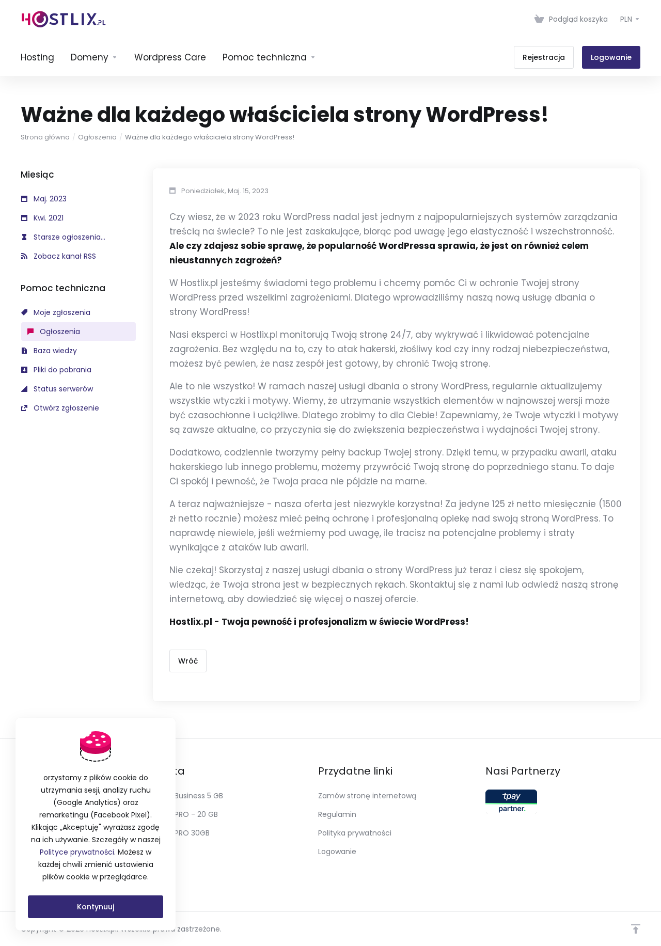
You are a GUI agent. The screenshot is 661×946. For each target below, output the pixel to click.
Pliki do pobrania (61, 370)
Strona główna (45, 137)
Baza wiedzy (54, 350)
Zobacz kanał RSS (64, 256)
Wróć (188, 661)
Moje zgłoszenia (61, 312)
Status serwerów (62, 389)
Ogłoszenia (97, 137)
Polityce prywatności (77, 852)
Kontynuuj (95, 907)
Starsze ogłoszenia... (68, 237)
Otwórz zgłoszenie (65, 408)
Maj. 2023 (49, 199)
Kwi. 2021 (48, 218)
